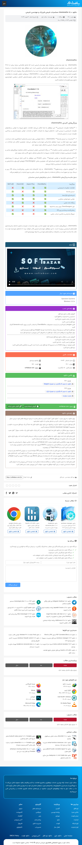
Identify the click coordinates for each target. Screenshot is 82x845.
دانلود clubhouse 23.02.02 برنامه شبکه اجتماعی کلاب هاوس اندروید (57, 621)
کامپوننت (19, 812)
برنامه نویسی (55, 812)
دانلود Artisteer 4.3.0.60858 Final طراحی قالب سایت (23, 634)
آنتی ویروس (18, 819)
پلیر (40, 816)
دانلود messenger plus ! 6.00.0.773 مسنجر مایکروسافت (22, 602)
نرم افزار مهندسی (70, 477)
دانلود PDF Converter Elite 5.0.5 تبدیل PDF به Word (59, 634)
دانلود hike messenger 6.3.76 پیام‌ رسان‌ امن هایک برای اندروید (22, 615)
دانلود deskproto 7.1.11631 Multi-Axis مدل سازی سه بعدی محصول (57, 756)
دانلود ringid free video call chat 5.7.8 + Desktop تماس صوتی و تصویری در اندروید (58, 615)
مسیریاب (38, 827)
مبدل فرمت (74, 816)
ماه (41, 665)
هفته (65, 665)
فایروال (20, 823)
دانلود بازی (57, 835)
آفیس (58, 808)
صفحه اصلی (68, 835)
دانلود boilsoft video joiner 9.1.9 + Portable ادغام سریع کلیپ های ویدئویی (20, 737)
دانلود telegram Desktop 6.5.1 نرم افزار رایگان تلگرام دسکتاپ (57, 602)
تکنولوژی (19, 827)
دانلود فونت (25, 835)
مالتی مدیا (75, 812)
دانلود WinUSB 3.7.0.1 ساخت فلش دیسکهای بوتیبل (58, 737)
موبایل (58, 816)
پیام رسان (38, 819)
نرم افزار (62, 477)
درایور (20, 808)
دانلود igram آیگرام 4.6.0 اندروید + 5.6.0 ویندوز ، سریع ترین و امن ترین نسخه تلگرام (21, 608)
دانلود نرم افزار (47, 835)
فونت (58, 823)
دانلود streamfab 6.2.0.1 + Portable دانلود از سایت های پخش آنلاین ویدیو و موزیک (20, 743)
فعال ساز (57, 827)
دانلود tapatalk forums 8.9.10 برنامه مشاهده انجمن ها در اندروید (56, 608)
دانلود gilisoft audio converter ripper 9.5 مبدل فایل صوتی (57, 750)
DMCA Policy (14, 835)
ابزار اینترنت (74, 827)
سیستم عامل (36, 808)
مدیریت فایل (37, 823)
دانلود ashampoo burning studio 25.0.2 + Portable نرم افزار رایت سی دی (22, 750)
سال (17, 665)
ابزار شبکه (75, 823)
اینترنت (76, 819)
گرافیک (20, 816)
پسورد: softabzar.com (32, 367)
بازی (58, 819)
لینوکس (38, 812)
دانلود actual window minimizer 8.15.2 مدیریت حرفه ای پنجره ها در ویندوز (57, 743)
